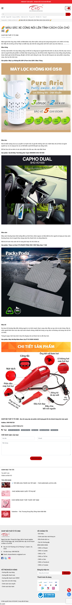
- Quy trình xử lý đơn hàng (8, 581)
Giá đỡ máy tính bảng (14, 430)
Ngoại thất (8, 17)
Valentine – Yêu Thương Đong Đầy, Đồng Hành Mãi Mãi (29, 511)
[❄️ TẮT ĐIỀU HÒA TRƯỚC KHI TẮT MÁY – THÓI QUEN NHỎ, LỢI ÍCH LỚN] (5, 485)
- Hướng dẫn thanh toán (8, 575)
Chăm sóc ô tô (24, 17)
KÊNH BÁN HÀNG (42, 545)
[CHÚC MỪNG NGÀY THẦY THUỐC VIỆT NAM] (5, 503)
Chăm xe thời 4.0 (6, 475)
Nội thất (3, 17)
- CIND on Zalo (41, 559)
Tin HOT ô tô (5, 473)
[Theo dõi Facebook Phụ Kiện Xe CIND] (2, 558)
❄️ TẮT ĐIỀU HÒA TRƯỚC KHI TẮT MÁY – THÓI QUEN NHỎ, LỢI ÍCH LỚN (34, 483)
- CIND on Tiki (41, 553)
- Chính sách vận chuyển (8, 584)
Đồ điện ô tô (38, 17)
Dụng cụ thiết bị (16, 17)
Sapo (27, 601)
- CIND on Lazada (42, 551)
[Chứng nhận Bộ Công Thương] (46, 595)
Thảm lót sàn (54, 430)
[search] (68, 14)
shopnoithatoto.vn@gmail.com (17, 554)
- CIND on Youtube (42, 565)
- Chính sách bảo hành (7, 586)
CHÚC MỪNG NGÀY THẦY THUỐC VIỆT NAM (25, 500)
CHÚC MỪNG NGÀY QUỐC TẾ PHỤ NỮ (24, 491)
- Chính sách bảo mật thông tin (46, 536)
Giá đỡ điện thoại (26, 430)
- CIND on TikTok (42, 556)
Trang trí (44, 17)
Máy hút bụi (35, 430)
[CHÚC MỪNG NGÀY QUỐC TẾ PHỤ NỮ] (5, 493)
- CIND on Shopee (42, 548)
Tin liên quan (6, 480)
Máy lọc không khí (44, 430)
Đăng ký (66, 573)
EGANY (15, 601)
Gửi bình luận (36, 458)
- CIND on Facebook (43, 562)
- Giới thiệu (40, 533)
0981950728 (15, 551)
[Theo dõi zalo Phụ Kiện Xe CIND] (6, 558)
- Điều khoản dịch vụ (43, 539)
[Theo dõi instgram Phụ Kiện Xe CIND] (9, 558)
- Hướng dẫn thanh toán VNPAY (10, 578)
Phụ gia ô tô (32, 17)
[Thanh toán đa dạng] (48, 585)
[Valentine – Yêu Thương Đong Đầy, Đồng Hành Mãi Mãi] (5, 514)
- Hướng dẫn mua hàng (7, 572)
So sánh (2, 604)
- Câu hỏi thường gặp (43, 542)
